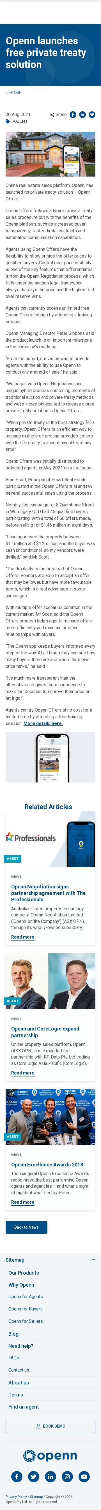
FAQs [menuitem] (13, 1357)
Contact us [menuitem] (18, 1370)
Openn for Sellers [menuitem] (25, 1321)
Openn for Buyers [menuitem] (25, 1309)
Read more (23, 937)
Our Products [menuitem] (23, 1273)
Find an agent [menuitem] (23, 1407)
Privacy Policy (16, 1497)
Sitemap (15, 1260)
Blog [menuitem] (13, 1334)
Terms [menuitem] (15, 1395)
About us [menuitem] (18, 1383)
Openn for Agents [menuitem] (25, 1296)
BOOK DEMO (53, 1426)
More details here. (43, 723)
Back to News (26, 1227)
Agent (13, 858)
